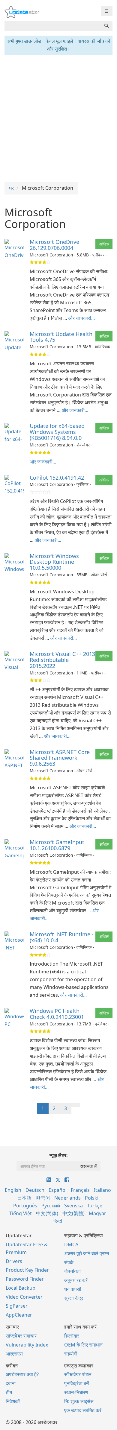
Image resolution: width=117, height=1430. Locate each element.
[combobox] (52, 26)
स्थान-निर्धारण (76, 1392)
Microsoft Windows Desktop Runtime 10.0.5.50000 (54, 562)
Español (58, 1190)
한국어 (43, 1198)
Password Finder (25, 1279)
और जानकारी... (81, 318)
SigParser (17, 1306)
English (13, 1190)
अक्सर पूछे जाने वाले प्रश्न (86, 1253)
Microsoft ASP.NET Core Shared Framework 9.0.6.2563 (60, 758)
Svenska (73, 1205)
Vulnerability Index (27, 1344)
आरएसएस (14, 1353)
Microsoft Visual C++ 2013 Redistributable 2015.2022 (62, 659)
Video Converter (24, 1297)
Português (25, 1205)
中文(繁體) (73, 1213)
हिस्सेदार (71, 1335)
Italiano (102, 1190)
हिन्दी (57, 1221)
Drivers (14, 1261)
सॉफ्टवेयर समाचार (21, 1335)
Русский (50, 1205)
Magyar (97, 1213)
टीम (9, 1392)
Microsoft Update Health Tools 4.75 (61, 337)
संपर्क (69, 1262)
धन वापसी (72, 1289)
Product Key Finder (27, 1270)
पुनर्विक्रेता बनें (76, 1383)
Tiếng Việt (20, 1213)
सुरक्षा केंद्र (73, 1298)
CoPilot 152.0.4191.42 (57, 477)
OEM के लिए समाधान (83, 1344)
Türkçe (94, 1205)
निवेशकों (13, 1401)
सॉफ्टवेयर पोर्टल (78, 1374)
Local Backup (20, 1288)
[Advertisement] (58, 117)
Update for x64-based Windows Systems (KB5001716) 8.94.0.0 (57, 431)
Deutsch (35, 1190)
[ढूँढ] (106, 26)
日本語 (24, 1198)
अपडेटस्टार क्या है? (22, 1374)
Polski (91, 1198)
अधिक (104, 244)
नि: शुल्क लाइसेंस (79, 1401)
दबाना (11, 1383)
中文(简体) (47, 1213)
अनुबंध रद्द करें (76, 1280)
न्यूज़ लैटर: (59, 1155)
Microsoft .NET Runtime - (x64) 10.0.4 (62, 937)
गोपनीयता (72, 1271)
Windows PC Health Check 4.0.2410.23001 (57, 1013)
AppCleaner (19, 1315)
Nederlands (67, 1198)
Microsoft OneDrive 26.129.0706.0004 (54, 244)
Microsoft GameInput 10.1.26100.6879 (57, 845)
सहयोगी (70, 1353)
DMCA (71, 1244)
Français (80, 1190)
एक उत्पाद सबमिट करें (82, 1410)
